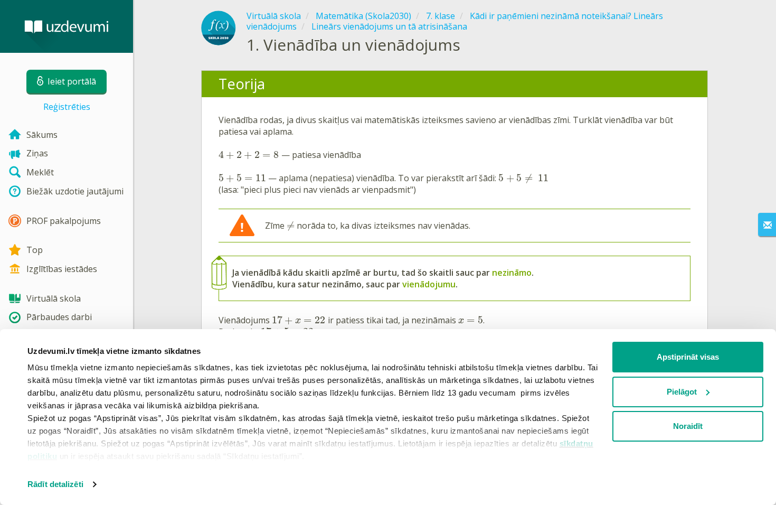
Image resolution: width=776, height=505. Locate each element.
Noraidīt (688, 426)
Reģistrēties (66, 106)
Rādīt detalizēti (55, 484)
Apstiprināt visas (688, 356)
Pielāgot (682, 391)
